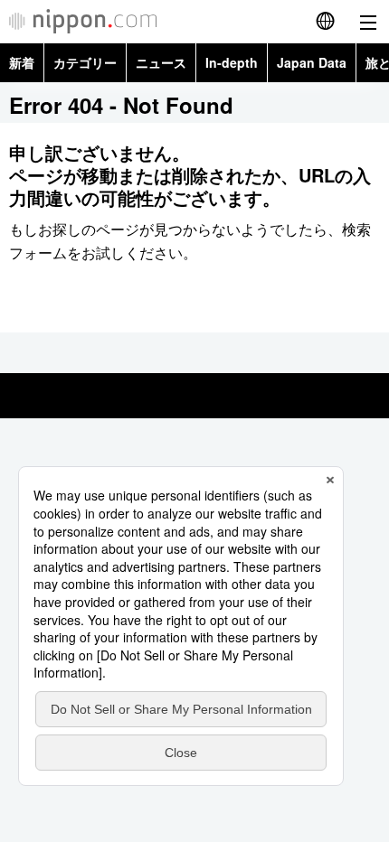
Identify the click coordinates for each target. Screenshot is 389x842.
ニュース (161, 62)
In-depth (231, 62)
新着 (21, 62)
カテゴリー (85, 62)
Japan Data (311, 62)
